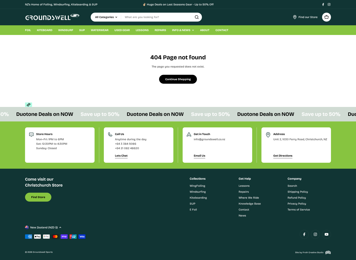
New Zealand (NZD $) (44, 227)
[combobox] (146, 17)
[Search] (197, 17)
